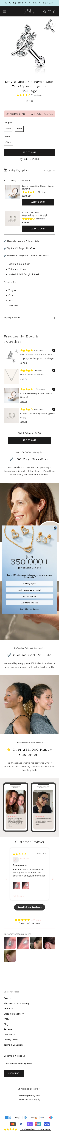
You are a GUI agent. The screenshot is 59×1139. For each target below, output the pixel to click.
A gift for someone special (29, 589)
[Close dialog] (54, 528)
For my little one (29, 596)
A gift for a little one (29, 602)
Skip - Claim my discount (29, 609)
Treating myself (29, 583)
